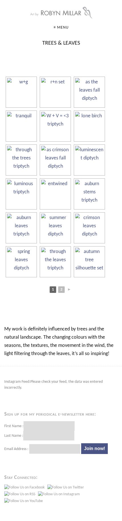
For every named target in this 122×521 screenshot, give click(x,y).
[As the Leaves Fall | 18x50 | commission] (89, 92)
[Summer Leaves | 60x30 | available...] (55, 228)
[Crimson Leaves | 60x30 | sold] (89, 228)
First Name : (14, 426)
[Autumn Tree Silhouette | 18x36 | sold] (89, 262)
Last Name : (13, 436)
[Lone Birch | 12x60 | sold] (89, 126)
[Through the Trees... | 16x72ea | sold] (21, 160)
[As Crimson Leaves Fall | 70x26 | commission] (55, 160)
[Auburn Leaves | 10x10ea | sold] (21, 228)
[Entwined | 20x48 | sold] (55, 194)
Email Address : (16, 449)
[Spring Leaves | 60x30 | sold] (21, 262)
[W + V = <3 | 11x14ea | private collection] (55, 126)
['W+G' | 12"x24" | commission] (21, 92)
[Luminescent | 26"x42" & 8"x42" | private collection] (89, 160)
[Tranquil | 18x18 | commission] (21, 126)
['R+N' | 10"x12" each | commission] (55, 92)
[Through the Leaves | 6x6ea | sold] (55, 262)
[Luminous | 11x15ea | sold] (21, 194)
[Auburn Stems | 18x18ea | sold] (89, 194)
